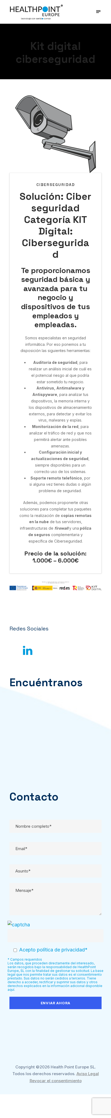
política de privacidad (61, 950)
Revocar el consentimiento (56, 1080)
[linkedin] (27, 650)
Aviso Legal (88, 1073)
